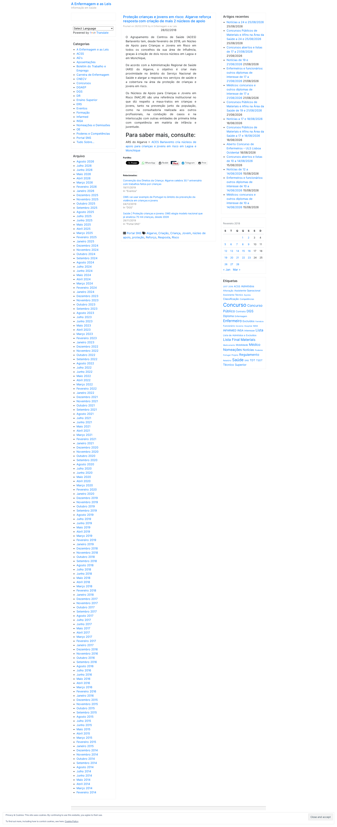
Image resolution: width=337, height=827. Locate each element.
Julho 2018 (84, 569)
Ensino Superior (87, 100)
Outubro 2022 (86, 355)
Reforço (151, 237)
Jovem (186, 233)
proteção (138, 237)
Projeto (235, 355)
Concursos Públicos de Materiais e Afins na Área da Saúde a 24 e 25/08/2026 (245, 35)
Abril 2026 (84, 178)
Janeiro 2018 (85, 594)
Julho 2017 (84, 620)
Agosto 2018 (85, 565)
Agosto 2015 (85, 716)
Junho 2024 (84, 271)
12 (225, 250)
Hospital (248, 326)
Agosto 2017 (85, 615)
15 (243, 250)
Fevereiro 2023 (87, 338)
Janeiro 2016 (85, 695)
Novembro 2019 (87, 502)
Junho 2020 (84, 472)
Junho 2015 (84, 725)
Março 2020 (85, 485)
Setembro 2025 (87, 207)
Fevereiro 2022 (87, 388)
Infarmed (82, 116)
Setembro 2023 (87, 308)
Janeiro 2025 (85, 241)
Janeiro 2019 (85, 544)
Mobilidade (242, 344)
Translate (102, 32)
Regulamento (249, 354)
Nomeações (232, 350)
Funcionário (229, 326)
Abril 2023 (84, 329)
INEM (255, 326)
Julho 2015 (84, 721)
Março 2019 (84, 535)
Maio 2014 (83, 779)
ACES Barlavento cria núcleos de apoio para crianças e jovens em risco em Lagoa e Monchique (161, 146)
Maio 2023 (84, 325)
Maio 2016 (83, 678)
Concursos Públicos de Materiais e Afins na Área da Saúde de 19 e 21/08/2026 (245, 106)
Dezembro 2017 (87, 599)
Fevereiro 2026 (87, 186)
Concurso (234, 305)
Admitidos (247, 286)
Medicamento (229, 345)
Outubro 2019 (86, 506)
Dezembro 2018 (87, 548)
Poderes (259, 350)
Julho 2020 (84, 468)
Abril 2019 (83, 531)
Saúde (238, 360)
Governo (239, 326)
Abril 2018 (83, 582)
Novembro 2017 (87, 603)
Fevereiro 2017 (86, 641)
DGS (79, 91)
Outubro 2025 (86, 203)
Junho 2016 (84, 674)
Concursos (84, 83)
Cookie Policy (71, 821)
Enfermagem (241, 316)
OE (78, 129)
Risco (175, 237)
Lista (259, 330)
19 (225, 257)
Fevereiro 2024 (87, 287)
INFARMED (229, 330)
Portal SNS (84, 137)
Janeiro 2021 (85, 443)
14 (237, 250)
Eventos (82, 108)
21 (237, 257)
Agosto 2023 (85, 313)
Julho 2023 (84, 317)
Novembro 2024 (87, 249)
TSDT (259, 360)
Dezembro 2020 (87, 447)
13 (231, 250)
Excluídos (249, 321)
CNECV (82, 79)
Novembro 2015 (87, 704)
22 (243, 257)
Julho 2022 (84, 367)
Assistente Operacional (247, 290)
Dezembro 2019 (87, 498)
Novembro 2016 (87, 653)
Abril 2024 (84, 279)
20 (231, 257)
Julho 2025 (84, 216)
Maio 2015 (83, 729)
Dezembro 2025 (87, 195)
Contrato (241, 311)
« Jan (226, 269)
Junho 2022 (84, 371)
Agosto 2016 (85, 666)
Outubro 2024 (86, 254)
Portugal (227, 355)
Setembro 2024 (87, 258)
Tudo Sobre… (85, 142)
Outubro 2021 (86, 405)
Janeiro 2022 (85, 392)
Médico (254, 345)
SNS (247, 360)
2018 (230, 286)
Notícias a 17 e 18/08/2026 (245, 119)
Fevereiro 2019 (86, 540)
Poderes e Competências (93, 133)
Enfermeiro (232, 321)
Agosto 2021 (85, 414)
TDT (252, 360)
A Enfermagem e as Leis (91, 4)
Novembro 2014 (87, 754)
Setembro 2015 (87, 712)
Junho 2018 (84, 573)
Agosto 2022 (85, 363)
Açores (247, 295)
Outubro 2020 (86, 456)
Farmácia (259, 321)
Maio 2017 (83, 628)
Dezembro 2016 (87, 649)
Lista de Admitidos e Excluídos (239, 335)
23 (249, 257)
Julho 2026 (84, 165)
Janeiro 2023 (85, 342)
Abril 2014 (83, 784)
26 (225, 264)
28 (237, 264)
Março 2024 (85, 283)
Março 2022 (85, 384)
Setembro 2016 (87, 662)
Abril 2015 (83, 733)
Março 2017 (84, 636)
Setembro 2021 (87, 409)
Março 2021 (84, 435)
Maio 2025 (84, 224)
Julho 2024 (84, 266)
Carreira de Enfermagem (93, 74)
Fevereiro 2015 (86, 742)
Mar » (236, 269)
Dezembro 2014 (87, 750)
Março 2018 (84, 586)
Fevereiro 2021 (86, 439)
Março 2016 (84, 687)
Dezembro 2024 (87, 245)
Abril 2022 (84, 380)
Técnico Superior (234, 364)
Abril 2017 (83, 632)
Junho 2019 (84, 523)
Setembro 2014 (87, 763)
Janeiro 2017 (85, 645)
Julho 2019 (84, 519)
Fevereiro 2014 (86, 792)
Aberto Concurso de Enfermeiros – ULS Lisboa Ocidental (244, 148)
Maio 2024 (84, 275)
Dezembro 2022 (87, 346)
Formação (83, 112)
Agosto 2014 (85, 767)
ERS (79, 104)
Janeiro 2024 (85, 292)
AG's (79, 58)
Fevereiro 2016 (86, 691)
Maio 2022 (84, 376)
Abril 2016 (83, 683)
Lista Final (231, 340)
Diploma (228, 316)
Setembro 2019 (87, 510)
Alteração (228, 290)
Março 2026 (85, 182)
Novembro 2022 (87, 350)
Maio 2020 (84, 477)
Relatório (227, 360)
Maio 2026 (84, 174)
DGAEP (81, 87)
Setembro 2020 (87, 460)
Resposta (164, 237)
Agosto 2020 (85, 464)
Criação (163, 233)
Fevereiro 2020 (87, 489)
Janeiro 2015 (85, 746)
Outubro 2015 (86, 708)
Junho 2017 (84, 624)
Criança (175, 233)
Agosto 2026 (85, 161)
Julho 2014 (84, 771)
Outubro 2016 (86, 657)
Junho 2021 (84, 422)
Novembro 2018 (87, 552)
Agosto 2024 (85, 262)
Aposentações (86, 62)
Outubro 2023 (86, 304)
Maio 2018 (83, 578)
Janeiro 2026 (85, 191)
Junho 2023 (84, 321)
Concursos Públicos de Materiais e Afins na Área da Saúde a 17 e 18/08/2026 (245, 131)
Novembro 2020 (87, 451)
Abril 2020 (84, 481)
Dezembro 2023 (87, 296)
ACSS (80, 53)
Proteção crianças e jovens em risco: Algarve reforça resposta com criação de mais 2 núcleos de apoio (167, 19)
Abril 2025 (84, 228)
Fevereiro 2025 (87, 237)
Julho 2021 (84, 418)
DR (78, 95)
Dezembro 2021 (87, 397)
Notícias (248, 350)
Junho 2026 (84, 170)
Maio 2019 (83, 527)
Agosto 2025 (85, 212)
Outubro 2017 (86, 607)
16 (249, 250)
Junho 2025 (84, 220)
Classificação (231, 299)
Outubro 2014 (86, 758)
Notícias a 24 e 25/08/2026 (245, 22)
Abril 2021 (83, 430)
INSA (80, 121)
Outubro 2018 (86, 557)
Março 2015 (84, 737)
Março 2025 (85, 233)
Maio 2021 (83, 426)
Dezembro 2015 (87, 700)
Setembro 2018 (87, 561)
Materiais (248, 340)
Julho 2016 (84, 670)
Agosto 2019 (85, 514)
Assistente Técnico (233, 295)
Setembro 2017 (87, 611)
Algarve (152, 233)
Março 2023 (85, 334)
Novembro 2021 (87, 401)
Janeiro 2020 (85, 493)
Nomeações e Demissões (93, 125)
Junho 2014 (84, 775)
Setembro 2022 (87, 359)
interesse (249, 330)
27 (231, 264)
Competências (247, 299)
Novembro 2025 (87, 199)
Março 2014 (84, 788)
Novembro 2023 (87, 300)
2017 (225, 286)
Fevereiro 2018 (86, 590)
